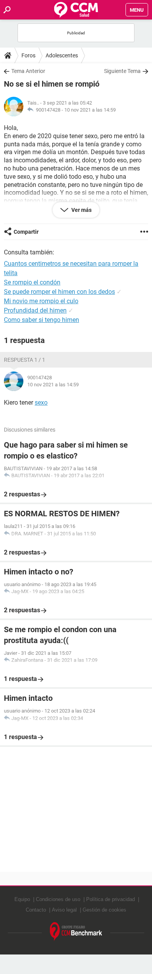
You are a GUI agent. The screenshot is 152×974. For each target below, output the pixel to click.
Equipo (22, 899)
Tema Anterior (28, 71)
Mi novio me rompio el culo (41, 301)
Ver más (81, 210)
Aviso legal (64, 910)
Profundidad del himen (35, 310)
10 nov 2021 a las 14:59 (90, 110)
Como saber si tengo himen (41, 319)
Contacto (36, 910)
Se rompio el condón (32, 282)
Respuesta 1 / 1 (24, 360)
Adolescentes (62, 55)
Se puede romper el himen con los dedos (59, 291)
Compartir (26, 232)
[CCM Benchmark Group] (76, 931)
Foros (28, 55)
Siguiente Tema (122, 71)
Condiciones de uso (58, 899)
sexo (41, 402)
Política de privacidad (110, 899)
